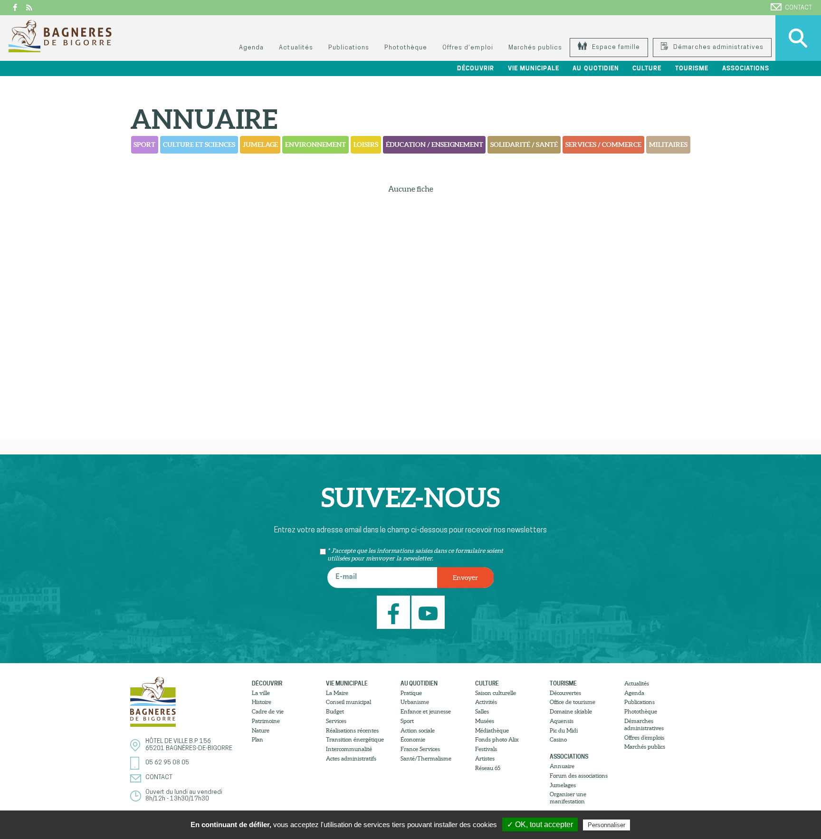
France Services (420, 749)
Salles (482, 711)
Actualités (296, 48)
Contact (798, 8)
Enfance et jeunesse (426, 711)
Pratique (411, 693)
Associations (569, 756)
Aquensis (561, 721)
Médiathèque (492, 730)
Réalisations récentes (352, 730)
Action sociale (418, 730)
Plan (257, 739)
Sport (144, 144)
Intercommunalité (349, 749)
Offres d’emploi (467, 48)
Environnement (315, 144)
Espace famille (615, 47)
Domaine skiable (571, 711)
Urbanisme (415, 702)
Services (336, 721)
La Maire (337, 693)
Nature (260, 730)
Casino (558, 739)
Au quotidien (419, 683)
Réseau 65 (487, 768)
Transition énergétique (355, 739)
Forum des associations (579, 775)
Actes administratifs (351, 758)
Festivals (486, 749)
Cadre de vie (268, 711)
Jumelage (260, 144)
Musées (484, 721)
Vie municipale (347, 683)
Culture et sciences (199, 144)
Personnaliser (606, 825)
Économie (413, 739)
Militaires (668, 144)
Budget (335, 711)
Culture (487, 683)
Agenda (251, 48)
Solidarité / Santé (524, 144)
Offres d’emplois (644, 737)
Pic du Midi (564, 730)
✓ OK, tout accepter (540, 824)
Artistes (485, 758)
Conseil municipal (348, 702)
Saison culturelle (495, 693)
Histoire (261, 702)
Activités (486, 702)
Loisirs (365, 144)
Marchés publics (535, 48)
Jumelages (563, 785)
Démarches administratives (717, 47)
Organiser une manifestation (568, 797)
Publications (348, 48)
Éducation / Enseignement (434, 144)
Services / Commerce (603, 144)
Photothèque (405, 48)
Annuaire (562, 766)
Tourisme (563, 683)
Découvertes (565, 693)
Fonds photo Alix (497, 739)
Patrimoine (266, 721)
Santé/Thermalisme (426, 758)
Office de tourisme (572, 702)
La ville (261, 693)
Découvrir (267, 683)
